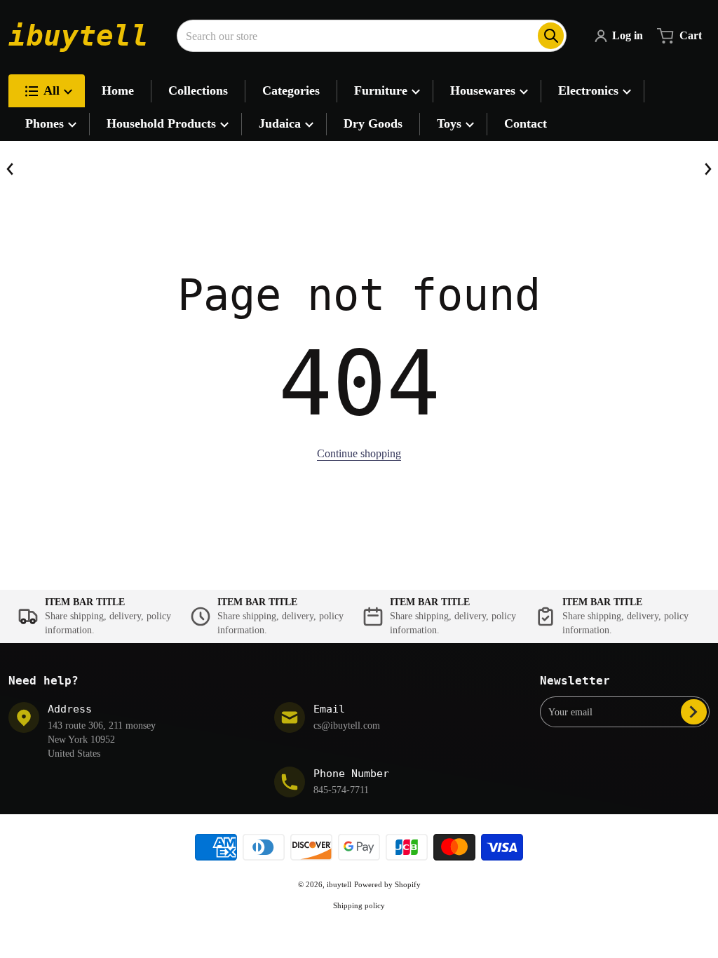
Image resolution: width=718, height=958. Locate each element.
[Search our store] (551, 35)
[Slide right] (707, 169)
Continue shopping (359, 453)
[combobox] (372, 36)
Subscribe (694, 711)
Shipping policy (359, 905)
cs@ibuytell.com (346, 725)
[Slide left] (10, 169)
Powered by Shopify (387, 884)
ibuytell (339, 884)
